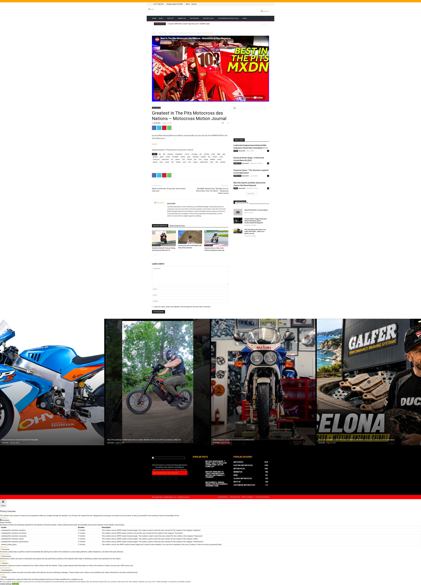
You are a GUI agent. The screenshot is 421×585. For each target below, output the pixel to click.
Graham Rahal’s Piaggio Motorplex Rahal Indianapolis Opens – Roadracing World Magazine (255, 221)
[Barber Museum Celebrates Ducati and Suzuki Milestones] (263, 382)
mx (172, 159)
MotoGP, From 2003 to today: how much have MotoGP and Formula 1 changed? (215, 474)
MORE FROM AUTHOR (177, 226)
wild (217, 162)
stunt (161, 162)
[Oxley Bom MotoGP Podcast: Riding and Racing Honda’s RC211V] (164, 238)
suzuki (167, 162)
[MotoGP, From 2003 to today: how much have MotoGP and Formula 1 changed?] (198, 475)
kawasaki (195, 157)
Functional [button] (3, 547)
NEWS (235, 151)
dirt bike (206, 154)
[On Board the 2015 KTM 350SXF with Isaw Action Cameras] (190, 237)
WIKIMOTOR (237, 163)
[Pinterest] (164, 128)
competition (178, 154)
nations (177, 159)
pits (195, 159)
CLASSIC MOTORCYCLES (242, 203)
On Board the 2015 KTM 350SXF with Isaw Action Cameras (188, 24)
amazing (170, 154)
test (172, 162)
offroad (189, 159)
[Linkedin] (159, 478)
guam (162, 157)
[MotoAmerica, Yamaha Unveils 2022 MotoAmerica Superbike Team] (198, 485)
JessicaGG (157, 123)
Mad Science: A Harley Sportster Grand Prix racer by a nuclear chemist (249, 197)
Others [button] (2, 575)
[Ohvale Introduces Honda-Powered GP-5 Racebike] (52, 382)
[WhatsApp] (169, 128)
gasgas (155, 157)
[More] (174, 128)
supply (154, 144)
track (184, 162)
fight (218, 154)
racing (206, 159)
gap (224, 154)
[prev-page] (153, 254)
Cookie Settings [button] (5, 584)
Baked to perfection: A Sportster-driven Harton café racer (169, 190)
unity (211, 162)
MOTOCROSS (162, 33)
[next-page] (156, 254)
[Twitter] (265, 4)
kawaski (203, 157)
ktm (209, 157)
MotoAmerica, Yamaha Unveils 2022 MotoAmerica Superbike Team (216, 484)
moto (221, 157)
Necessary (6, 520)
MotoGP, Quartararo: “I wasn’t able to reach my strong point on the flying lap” (216, 464)
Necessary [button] (4, 518)
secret (219, 159)
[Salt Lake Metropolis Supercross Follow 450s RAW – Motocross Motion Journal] (238, 230)
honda (168, 157)
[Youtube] (267, 4)
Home (154, 33)
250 (160, 154)
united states (204, 162)
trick (189, 162)
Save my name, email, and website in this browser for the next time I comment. (182, 307)
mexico (215, 157)
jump (188, 157)
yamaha (222, 162)
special (155, 162)
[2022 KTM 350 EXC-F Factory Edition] (238, 212)
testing (178, 162)
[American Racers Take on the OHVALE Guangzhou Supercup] (216, 238)
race (200, 159)
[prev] (262, 23)
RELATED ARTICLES (160, 226)
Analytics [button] (3, 561)
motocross (156, 159)
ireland (183, 157)
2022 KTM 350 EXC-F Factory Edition (256, 210)
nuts (183, 159)
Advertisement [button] (5, 568)
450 (164, 154)
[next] (265, 23)
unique (195, 162)
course (187, 154)
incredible (175, 157)
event (213, 154)
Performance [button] (4, 554)
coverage (194, 154)
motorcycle (165, 159)
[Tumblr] (165, 478)
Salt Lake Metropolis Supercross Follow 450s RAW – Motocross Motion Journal (255, 231)
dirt (201, 154)
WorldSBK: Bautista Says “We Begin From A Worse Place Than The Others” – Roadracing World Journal (212, 191)
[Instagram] (262, 4)
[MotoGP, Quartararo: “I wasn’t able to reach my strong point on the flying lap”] (198, 464)
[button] (266, 18)
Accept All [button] (15, 584)
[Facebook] (260, 4)
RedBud (212, 159)
